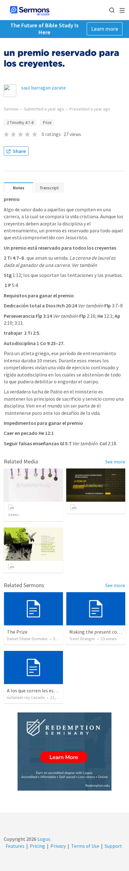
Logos (43, 839)
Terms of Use (85, 846)
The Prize (17, 632)
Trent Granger (82, 638)
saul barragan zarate (43, 87)
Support (113, 846)
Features (15, 846)
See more (115, 461)
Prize (47, 122)
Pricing (37, 846)
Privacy (58, 846)
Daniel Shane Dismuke (27, 638)
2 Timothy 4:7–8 (20, 122)
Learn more (104, 28)
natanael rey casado (26, 697)
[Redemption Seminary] (64, 751)
